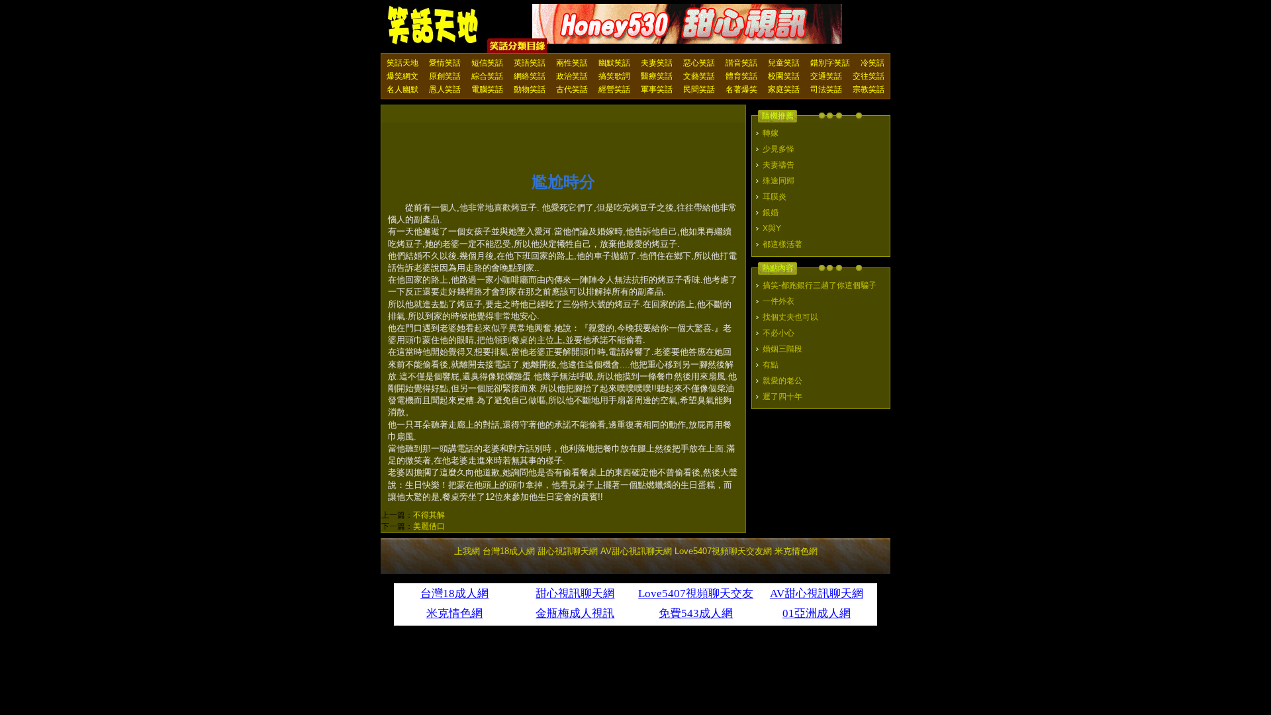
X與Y (772, 228)
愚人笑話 (445, 89)
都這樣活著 (782, 244)
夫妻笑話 (657, 63)
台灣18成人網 (509, 551)
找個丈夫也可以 (790, 317)
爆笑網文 (402, 76)
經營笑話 (614, 89)
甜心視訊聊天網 (568, 551)
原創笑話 (445, 76)
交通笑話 (826, 76)
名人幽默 (402, 89)
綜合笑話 (487, 76)
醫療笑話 (657, 76)
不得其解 (429, 515)
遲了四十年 (782, 396)
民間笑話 (699, 89)
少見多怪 (778, 149)
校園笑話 (784, 76)
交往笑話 (868, 76)
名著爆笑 (741, 89)
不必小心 (778, 333)
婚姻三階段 (782, 349)
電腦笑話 (487, 89)
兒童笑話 (784, 63)
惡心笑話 (699, 63)
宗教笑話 (868, 89)
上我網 (467, 551)
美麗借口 (429, 526)
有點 (770, 364)
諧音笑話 (741, 63)
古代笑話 (572, 89)
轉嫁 (770, 133)
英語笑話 (529, 63)
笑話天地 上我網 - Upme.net (433, 26)
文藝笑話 (699, 76)
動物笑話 (529, 89)
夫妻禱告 (778, 164)
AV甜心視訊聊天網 (636, 551)
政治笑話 (572, 76)
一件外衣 (778, 301)
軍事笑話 (657, 89)
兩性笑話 (572, 63)
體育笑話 (741, 76)
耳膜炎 (774, 196)
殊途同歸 (778, 180)
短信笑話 (487, 63)
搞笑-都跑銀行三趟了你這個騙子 (819, 285)
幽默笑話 (614, 63)
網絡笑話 (529, 76)
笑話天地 (402, 63)
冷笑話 (872, 63)
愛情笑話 (445, 63)
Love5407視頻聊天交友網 (723, 551)
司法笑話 (826, 89)
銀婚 (770, 212)
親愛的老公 (782, 380)
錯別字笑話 (830, 63)
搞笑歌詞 (614, 76)
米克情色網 (796, 551)
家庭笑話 (784, 89)
